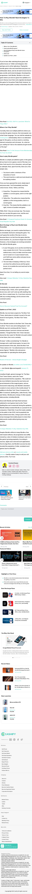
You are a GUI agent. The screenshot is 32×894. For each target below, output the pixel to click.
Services (3, 745)
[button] (28, 519)
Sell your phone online (7, 452)
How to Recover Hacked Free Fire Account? (13, 306)
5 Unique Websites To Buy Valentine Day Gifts (14, 429)
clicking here (4, 137)
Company (3, 775)
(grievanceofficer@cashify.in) (8, 869)
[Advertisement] (16, 103)
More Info (3, 827)
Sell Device (4, 795)
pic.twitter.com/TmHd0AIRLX (22, 364)
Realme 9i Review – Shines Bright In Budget (13, 359)
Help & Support (5, 812)
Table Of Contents (7, 42)
